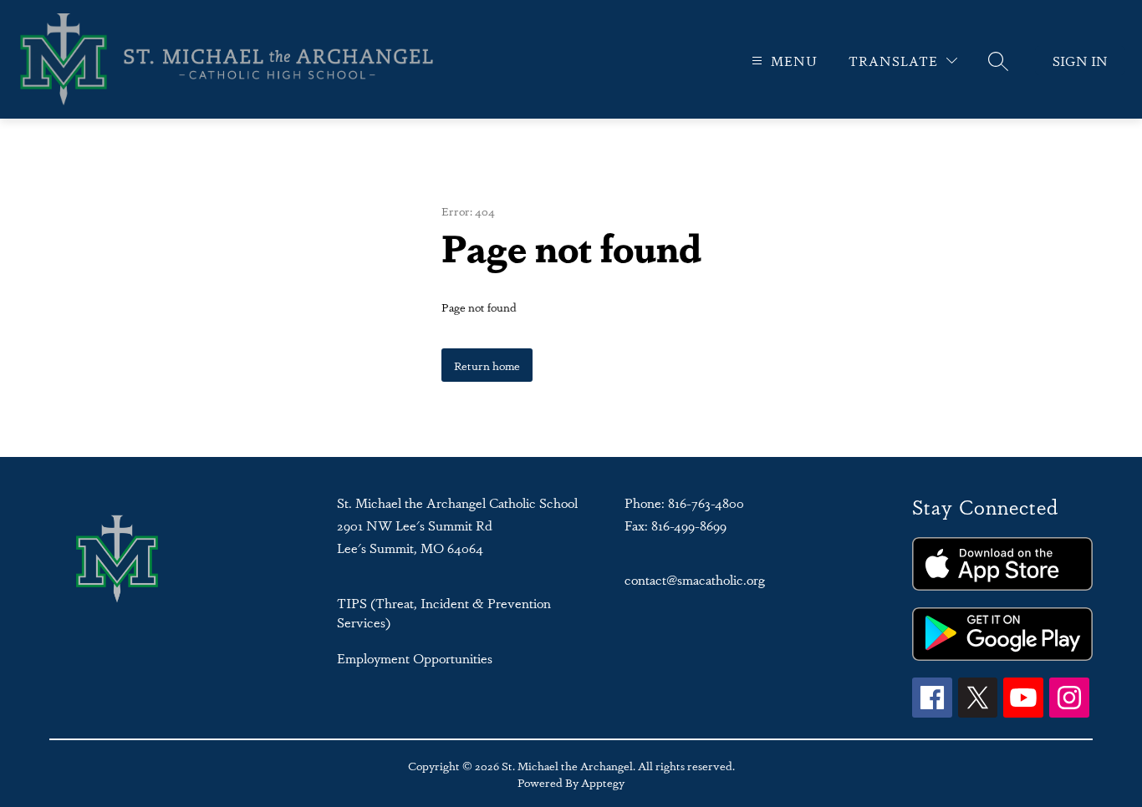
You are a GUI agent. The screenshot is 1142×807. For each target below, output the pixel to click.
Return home (487, 365)
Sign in (1080, 60)
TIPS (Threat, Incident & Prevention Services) (444, 612)
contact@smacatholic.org (695, 579)
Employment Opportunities (414, 657)
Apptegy (603, 782)
